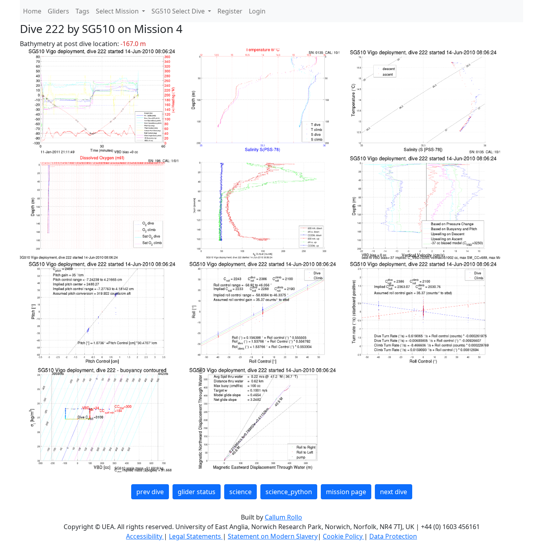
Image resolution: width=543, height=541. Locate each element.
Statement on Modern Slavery (273, 536)
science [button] (240, 491)
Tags (82, 11)
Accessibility (145, 536)
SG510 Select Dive (178, 11)
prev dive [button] (150, 491)
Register (229, 11)
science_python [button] (289, 491)
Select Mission (118, 11)
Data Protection (393, 536)
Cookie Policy (343, 536)
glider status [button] (196, 491)
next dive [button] (393, 491)
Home (32, 11)
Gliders (58, 11)
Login (257, 11)
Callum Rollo (283, 517)
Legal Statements (196, 536)
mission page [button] (346, 491)
